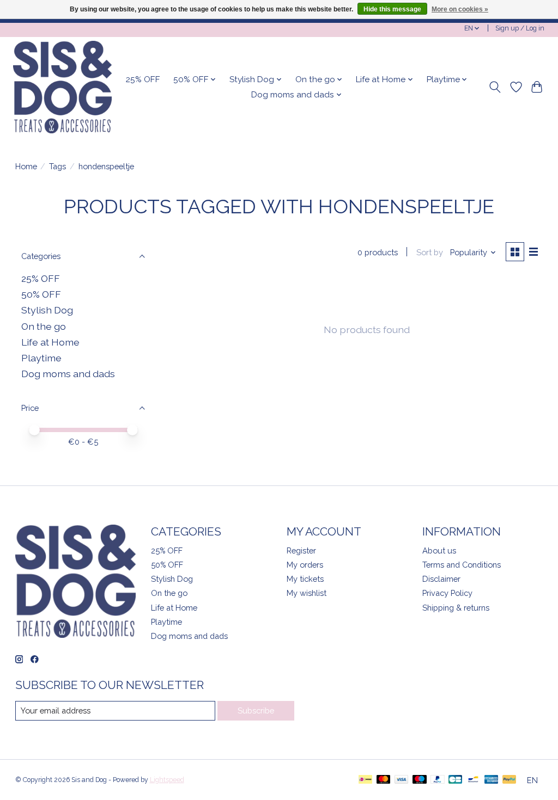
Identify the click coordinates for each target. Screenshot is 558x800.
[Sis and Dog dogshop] (62, 87)
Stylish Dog (47, 310)
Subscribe (256, 710)
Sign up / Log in (519, 28)
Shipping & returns (455, 607)
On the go (43, 326)
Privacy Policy (447, 593)
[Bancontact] (473, 780)
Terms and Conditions (461, 564)
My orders (305, 564)
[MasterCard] (384, 780)
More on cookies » (460, 9)
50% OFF (41, 294)
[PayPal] (437, 780)
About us (439, 550)
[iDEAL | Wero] (365, 780)
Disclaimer (441, 578)
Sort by (429, 252)
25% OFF (143, 79)
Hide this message (392, 9)
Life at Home (50, 342)
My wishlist (306, 593)
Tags (57, 166)
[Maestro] (420, 780)
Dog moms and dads (68, 373)
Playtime (41, 358)
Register (301, 550)
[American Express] (491, 780)
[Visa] (402, 780)
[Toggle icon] (494, 87)
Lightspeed (167, 780)
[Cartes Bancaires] (455, 780)
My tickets (305, 578)
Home (26, 166)
